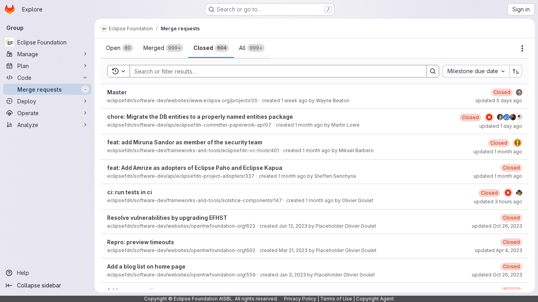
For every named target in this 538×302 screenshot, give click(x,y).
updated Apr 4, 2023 (498, 250)
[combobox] (475, 71)
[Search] (433, 71)
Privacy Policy (300, 299)
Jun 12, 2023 (293, 226)
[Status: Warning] (517, 142)
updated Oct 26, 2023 (497, 226)
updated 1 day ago (500, 126)
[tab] (119, 48)
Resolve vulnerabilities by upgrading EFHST (167, 217)
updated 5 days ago (498, 100)
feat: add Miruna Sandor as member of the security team (184, 142)
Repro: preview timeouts (140, 242)
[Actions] (522, 48)
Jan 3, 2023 (292, 275)
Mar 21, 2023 (293, 250)
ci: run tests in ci (129, 192)
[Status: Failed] (489, 117)
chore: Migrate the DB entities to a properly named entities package (200, 116)
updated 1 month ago (497, 152)
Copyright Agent (375, 299)
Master (117, 92)
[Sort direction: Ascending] (516, 71)
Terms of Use (336, 299)
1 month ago (309, 125)
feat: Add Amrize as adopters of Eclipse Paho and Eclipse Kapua (194, 167)
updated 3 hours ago (498, 201)
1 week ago (294, 100)
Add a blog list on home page (146, 266)
